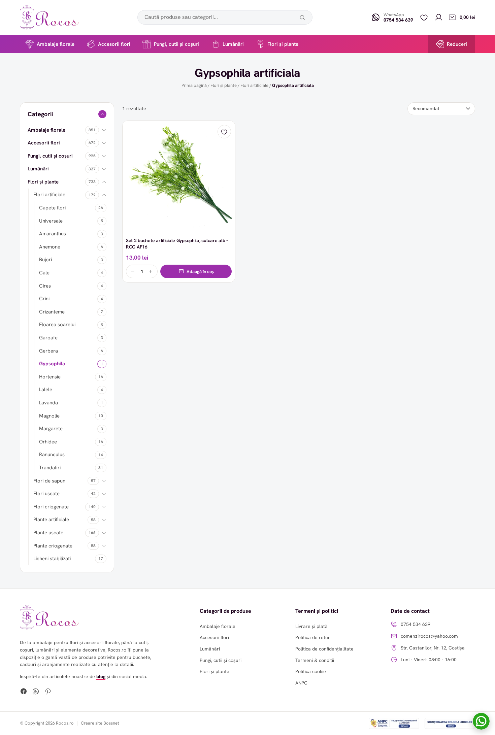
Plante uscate (48, 532)
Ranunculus (52, 454)
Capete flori (52, 207)
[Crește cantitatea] (150, 271)
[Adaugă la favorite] (224, 131)
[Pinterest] (48, 692)
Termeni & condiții (314, 660)
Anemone (49, 246)
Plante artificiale (51, 519)
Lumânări (233, 44)
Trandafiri (50, 467)
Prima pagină (194, 85)
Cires (45, 285)
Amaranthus (52, 233)
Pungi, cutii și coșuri (176, 44)
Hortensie (50, 376)
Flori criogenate (51, 506)
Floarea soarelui (57, 324)
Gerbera (48, 350)
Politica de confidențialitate (324, 649)
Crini (44, 298)
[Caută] (302, 17)
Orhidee (48, 441)
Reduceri (457, 44)
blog (100, 676)
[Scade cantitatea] (133, 271)
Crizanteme (52, 311)
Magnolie (49, 415)
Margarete (51, 428)
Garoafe (48, 337)
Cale (44, 272)
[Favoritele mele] (424, 17)
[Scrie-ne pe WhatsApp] (481, 721)
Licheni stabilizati (52, 558)
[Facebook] (23, 692)
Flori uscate (46, 493)
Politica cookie (310, 671)
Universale (51, 221)
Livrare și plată (311, 626)
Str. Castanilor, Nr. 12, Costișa (433, 648)
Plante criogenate (52, 545)
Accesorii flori (114, 44)
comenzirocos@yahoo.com (429, 636)
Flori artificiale (254, 85)
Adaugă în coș (200, 271)
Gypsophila (52, 363)
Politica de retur (312, 637)
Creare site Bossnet (100, 723)
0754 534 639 (415, 624)
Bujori (45, 259)
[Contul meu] (439, 17)
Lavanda (48, 402)
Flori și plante (282, 44)
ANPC (301, 683)
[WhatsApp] (35, 692)
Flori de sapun (49, 480)
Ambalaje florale (55, 44)
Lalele (45, 389)
